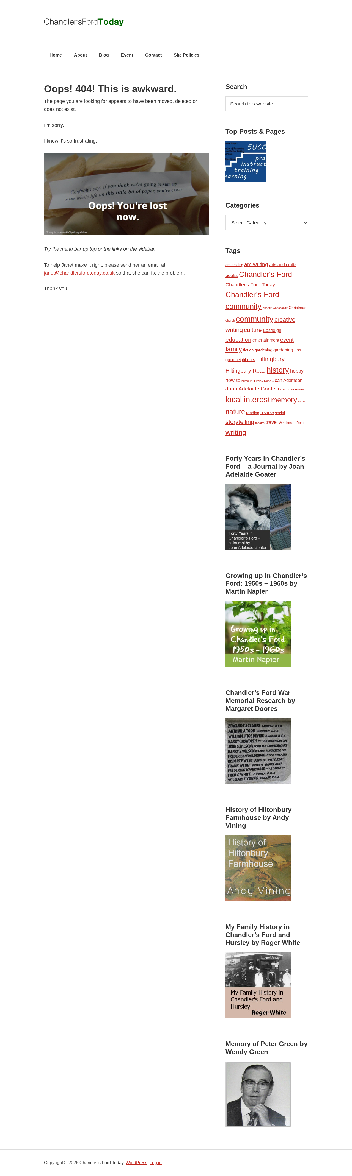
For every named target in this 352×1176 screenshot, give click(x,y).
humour (246, 380)
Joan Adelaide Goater (251, 389)
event (287, 340)
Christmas (297, 307)
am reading (234, 265)
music (302, 401)
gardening (263, 350)
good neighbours (240, 359)
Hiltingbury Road (246, 371)
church (230, 320)
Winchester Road (292, 423)
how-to (233, 380)
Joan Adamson (287, 380)
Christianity (280, 307)
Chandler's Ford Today (176, 22)
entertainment (265, 339)
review (267, 412)
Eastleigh (272, 330)
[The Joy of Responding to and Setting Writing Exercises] (246, 162)
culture (253, 330)
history (278, 370)
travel (272, 422)
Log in (156, 1162)
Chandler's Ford (265, 274)
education (238, 339)
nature (235, 411)
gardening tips (287, 350)
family (234, 349)
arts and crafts (282, 264)
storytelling (240, 421)
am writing (256, 264)
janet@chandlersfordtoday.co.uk (79, 273)
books (232, 275)
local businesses (291, 389)
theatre (260, 422)
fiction (248, 350)
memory (284, 400)
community (254, 319)
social (280, 412)
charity (267, 307)
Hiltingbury (270, 359)
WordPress (136, 1162)
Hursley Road (262, 380)
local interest (248, 399)
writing (236, 432)
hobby (297, 371)
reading (252, 412)
